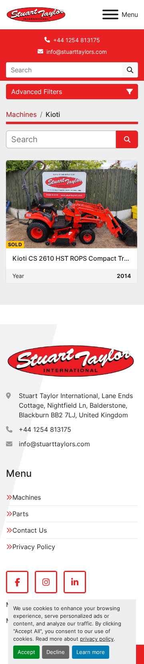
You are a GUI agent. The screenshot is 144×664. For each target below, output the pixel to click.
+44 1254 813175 (76, 40)
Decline (55, 652)
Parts (20, 514)
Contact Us (29, 530)
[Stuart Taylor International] (71, 361)
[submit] (130, 70)
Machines (26, 497)
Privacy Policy (33, 547)
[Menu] (110, 14)
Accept (26, 652)
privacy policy (97, 639)
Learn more (90, 652)
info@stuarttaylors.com (76, 51)
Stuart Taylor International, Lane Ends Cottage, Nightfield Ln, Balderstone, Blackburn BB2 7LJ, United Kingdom (76, 405)
